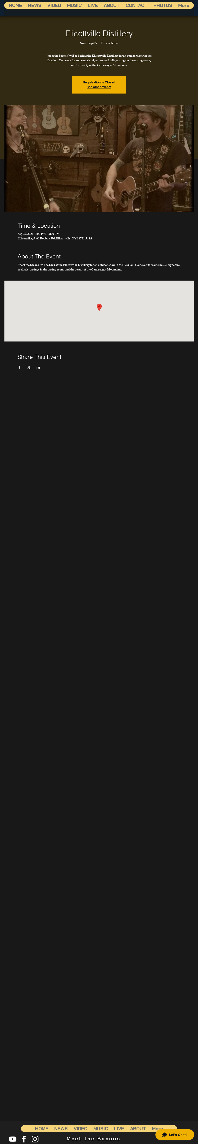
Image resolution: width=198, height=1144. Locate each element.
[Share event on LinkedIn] (38, 367)
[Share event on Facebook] (19, 367)
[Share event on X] (29, 367)
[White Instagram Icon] (35, 1139)
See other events (99, 87)
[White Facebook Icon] (23, 1139)
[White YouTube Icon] (12, 1139)
